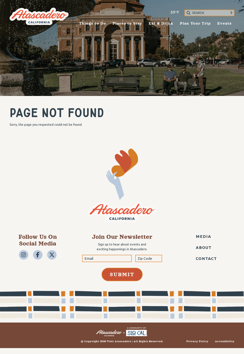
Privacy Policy (197, 341)
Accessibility (224, 341)
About (204, 247)
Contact (206, 258)
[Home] (39, 24)
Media (203, 236)
